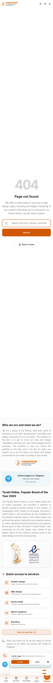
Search (26, 232)
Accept (20, 662)
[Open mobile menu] (50, 4)
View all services (25, 632)
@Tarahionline (30, 482)
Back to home (28, 244)
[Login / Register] (45, 4)
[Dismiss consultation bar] (30, 672)
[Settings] (48, 662)
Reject (37, 662)
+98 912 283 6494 (30, 479)
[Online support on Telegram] (8, 478)
